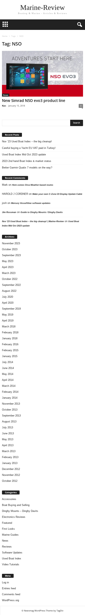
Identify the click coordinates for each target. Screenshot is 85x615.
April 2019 (7, 320)
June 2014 (8, 368)
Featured (7, 522)
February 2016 (10, 344)
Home (5, 36)
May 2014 (7, 374)
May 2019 (7, 314)
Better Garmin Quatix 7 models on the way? (27, 167)
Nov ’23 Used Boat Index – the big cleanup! (27, 141)
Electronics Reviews (13, 516)
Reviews (7, 546)
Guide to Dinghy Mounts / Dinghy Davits (42, 212)
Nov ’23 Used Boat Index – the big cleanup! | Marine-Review (33, 221)
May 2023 (7, 261)
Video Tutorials (10, 564)
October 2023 (9, 249)
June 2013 (8, 433)
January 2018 (9, 338)
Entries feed (9, 588)
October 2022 (9, 279)
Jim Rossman (9, 212)
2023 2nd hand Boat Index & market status (26, 161)
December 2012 (11, 469)
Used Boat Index (11, 558)
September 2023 (11, 255)
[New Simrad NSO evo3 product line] (42, 74)
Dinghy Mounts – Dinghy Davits (20, 510)
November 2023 (11, 243)
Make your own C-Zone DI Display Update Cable (57, 194)
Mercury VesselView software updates (30, 203)
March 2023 (8, 273)
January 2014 (9, 397)
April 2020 (7, 302)
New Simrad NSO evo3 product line (33, 100)
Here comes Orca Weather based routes (32, 185)
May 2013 (7, 439)
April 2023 (7, 267)
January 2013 (9, 463)
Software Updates (12, 552)
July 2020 (7, 296)
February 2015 (10, 350)
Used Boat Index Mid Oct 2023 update (24, 154)
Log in (5, 582)
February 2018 (10, 332)
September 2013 (11, 415)
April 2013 (7, 445)
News (5, 95)
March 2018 (8, 326)
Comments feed (11, 594)
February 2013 (10, 457)
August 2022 (9, 290)
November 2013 (11, 403)
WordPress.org (10, 600)
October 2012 (9, 480)
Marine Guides (10, 534)
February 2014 (10, 391)
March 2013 (8, 451)
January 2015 (9, 356)
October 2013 (9, 409)
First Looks (8, 528)
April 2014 (7, 379)
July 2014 (7, 362)
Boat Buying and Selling (15, 505)
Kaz (4, 105)
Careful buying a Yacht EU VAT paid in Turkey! (29, 147)
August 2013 (9, 421)
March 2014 (8, 385)
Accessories (9, 499)
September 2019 (11, 308)
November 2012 (11, 474)
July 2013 (7, 427)
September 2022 (11, 284)
